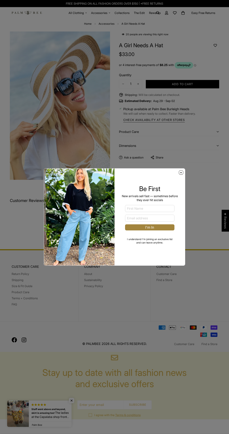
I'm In (149, 227)
